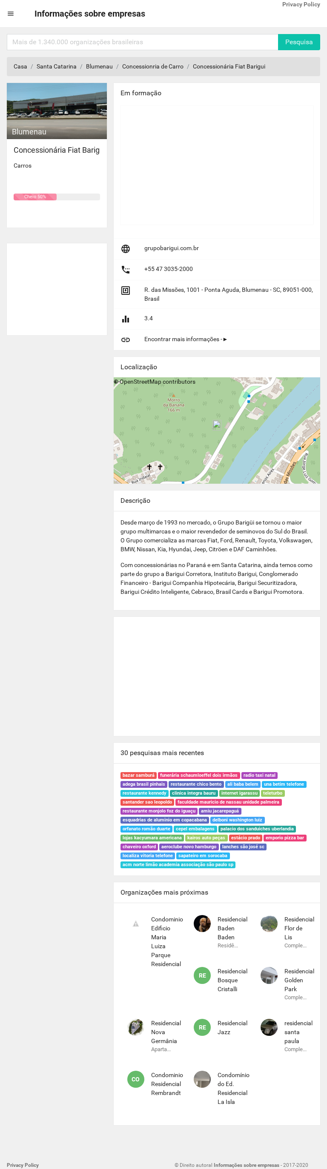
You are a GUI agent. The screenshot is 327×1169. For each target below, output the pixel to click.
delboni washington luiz (237, 820)
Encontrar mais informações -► (186, 339)
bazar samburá (139, 775)
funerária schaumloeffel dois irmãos (199, 775)
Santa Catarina (57, 66)
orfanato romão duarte (146, 829)
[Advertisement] (57, 285)
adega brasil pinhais (144, 784)
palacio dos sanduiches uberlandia (257, 829)
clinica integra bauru (193, 793)
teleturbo (272, 793)
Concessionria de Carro (153, 66)
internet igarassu (239, 793)
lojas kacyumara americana (152, 838)
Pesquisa (299, 42)
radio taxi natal (259, 775)
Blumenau (99, 66)
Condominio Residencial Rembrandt (167, 1084)
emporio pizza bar (285, 838)
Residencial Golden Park (299, 980)
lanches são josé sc (243, 847)
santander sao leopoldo (147, 802)
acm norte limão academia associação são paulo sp (178, 864)
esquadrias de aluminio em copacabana (165, 820)
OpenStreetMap (140, 381)
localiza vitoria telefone (148, 855)
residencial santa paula (298, 1032)
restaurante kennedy (144, 793)
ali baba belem (242, 784)
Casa (20, 66)
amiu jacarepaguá (220, 811)
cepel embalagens (195, 829)
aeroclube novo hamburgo (188, 847)
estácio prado (245, 838)
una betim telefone (284, 784)
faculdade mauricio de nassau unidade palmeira (228, 802)
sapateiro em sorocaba (202, 855)
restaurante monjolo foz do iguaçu (159, 811)
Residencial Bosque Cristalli (232, 980)
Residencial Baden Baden (232, 928)
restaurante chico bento (196, 784)
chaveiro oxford (139, 847)
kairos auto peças (206, 838)
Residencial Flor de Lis (299, 928)
